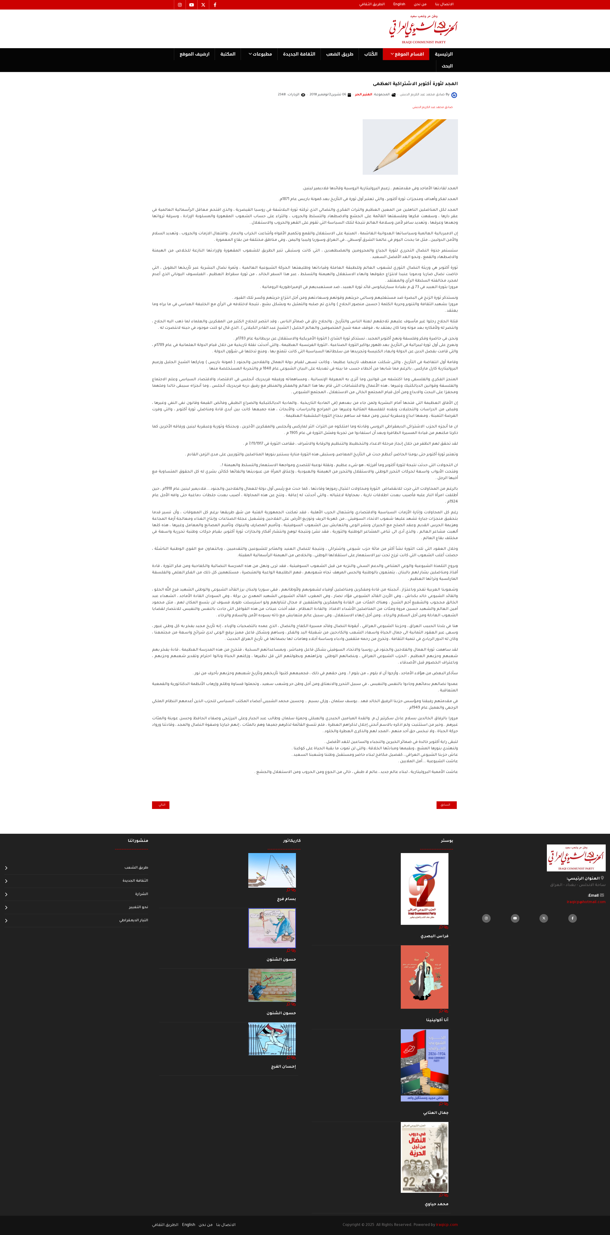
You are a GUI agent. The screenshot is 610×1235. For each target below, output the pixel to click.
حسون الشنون (281, 960)
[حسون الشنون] (272, 928)
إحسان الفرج (283, 1067)
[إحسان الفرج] (272, 1039)
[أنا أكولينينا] (424, 977)
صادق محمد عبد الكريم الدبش (432, 107)
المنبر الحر (363, 95)
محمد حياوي (436, 1204)
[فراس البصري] (424, 889)
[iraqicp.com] (417, 29)
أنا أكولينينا (437, 1020)
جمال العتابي (435, 1113)
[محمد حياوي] (424, 1158)
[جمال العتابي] (424, 1066)
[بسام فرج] (272, 871)
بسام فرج (286, 899)
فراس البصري (434, 936)
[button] (406, 54)
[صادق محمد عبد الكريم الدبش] (454, 95)
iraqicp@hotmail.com (586, 902)
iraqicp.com (447, 1225)
